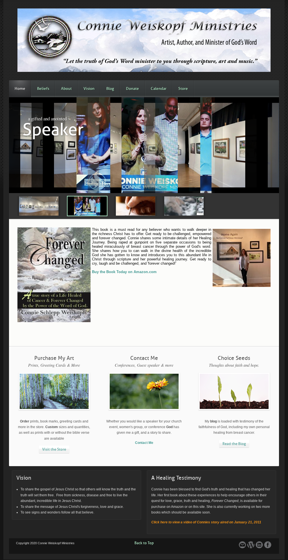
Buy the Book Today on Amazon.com (124, 272)
